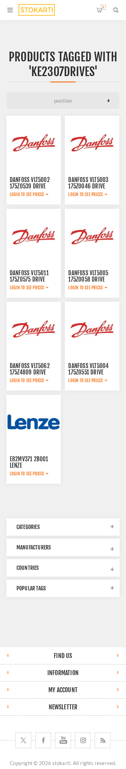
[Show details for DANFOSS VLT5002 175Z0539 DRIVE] (33, 143)
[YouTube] (63, 740)
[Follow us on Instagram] (83, 740)
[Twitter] (23, 740)
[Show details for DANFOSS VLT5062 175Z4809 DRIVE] (33, 329)
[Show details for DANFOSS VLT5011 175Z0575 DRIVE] (33, 236)
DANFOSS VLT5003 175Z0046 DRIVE (88, 183)
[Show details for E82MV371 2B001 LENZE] (33, 422)
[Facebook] (43, 740)
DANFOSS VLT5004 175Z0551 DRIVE (88, 369)
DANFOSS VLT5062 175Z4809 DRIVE (30, 369)
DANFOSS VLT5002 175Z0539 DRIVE (30, 183)
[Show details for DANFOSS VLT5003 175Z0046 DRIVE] (92, 143)
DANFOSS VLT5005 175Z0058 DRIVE (88, 276)
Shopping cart (103, 7)
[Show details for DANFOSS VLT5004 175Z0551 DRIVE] (92, 329)
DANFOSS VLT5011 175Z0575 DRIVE (29, 276)
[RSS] (103, 740)
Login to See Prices (27, 194)
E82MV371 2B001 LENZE (29, 462)
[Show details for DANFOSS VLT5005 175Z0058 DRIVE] (92, 236)
